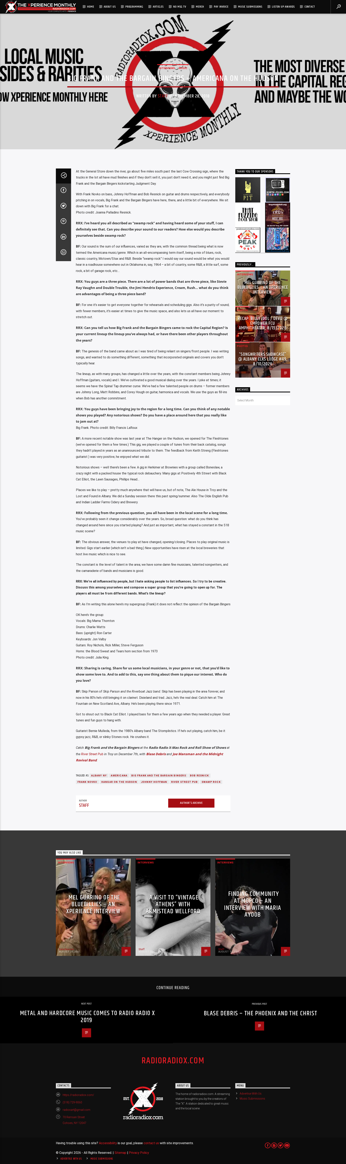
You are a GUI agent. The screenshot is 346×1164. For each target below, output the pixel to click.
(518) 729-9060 (72, 1102)
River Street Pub (92, 754)
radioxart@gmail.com (76, 1109)
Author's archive (191, 802)
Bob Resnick (199, 775)
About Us (110, 6)
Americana (119, 775)
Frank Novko (87, 782)
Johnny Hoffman (154, 782)
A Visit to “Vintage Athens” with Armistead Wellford (173, 904)
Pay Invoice (221, 6)
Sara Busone (66, 949)
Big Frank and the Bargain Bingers (158, 775)
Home (90, 6)
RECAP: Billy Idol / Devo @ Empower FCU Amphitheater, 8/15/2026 (263, 323)
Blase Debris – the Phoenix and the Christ (260, 1013)
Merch (200, 6)
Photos (242, 310)
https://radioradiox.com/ (78, 1095)
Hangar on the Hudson (119, 782)
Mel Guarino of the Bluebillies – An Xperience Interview (262, 287)
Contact (310, 6)
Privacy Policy (139, 1153)
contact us (151, 1143)
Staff (163, 96)
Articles (158, 6)
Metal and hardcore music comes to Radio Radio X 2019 (87, 1016)
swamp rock (211, 782)
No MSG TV (179, 6)
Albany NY (99, 775)
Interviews (167, 68)
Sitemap (120, 1153)
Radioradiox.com (173, 1061)
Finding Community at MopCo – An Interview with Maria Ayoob (252, 904)
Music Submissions (250, 6)
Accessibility (108, 1143)
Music (183, 68)
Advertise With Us (251, 1093)
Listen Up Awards (283, 6)
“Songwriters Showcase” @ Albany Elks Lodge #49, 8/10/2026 (262, 359)
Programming (134, 6)
